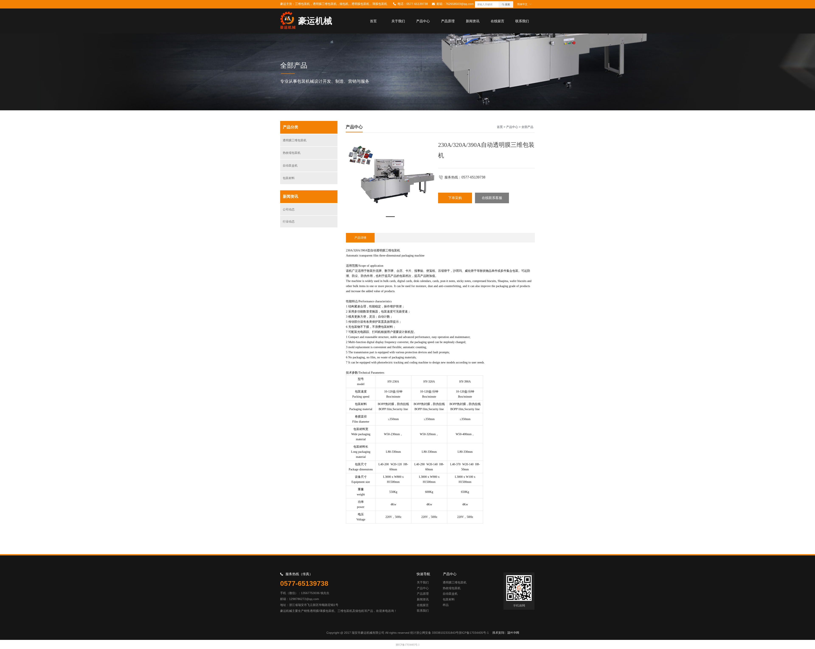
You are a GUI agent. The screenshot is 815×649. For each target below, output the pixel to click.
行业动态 (289, 221)
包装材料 (289, 178)
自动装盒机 (290, 165)
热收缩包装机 (292, 152)
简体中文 (522, 4)
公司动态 (289, 209)
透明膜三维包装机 (294, 140)
